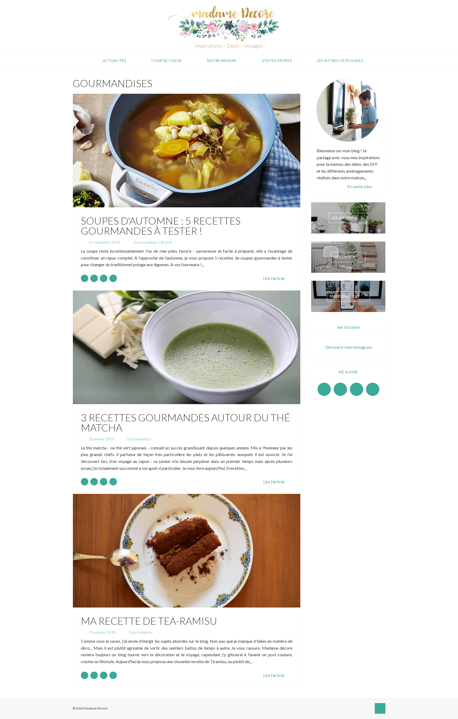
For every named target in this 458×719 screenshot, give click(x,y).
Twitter (372, 389)
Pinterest (356, 389)
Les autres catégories (340, 60)
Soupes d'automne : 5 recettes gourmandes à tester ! (161, 226)
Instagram (340, 389)
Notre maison (221, 60)
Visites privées (277, 60)
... (203, 264)
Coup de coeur (166, 60)
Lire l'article (273, 278)
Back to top (380, 708)
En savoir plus (359, 186)
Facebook (324, 389)
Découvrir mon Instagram (348, 347)
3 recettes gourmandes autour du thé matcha (185, 422)
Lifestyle (165, 242)
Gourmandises (145, 242)
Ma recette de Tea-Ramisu (149, 621)
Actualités (114, 60)
